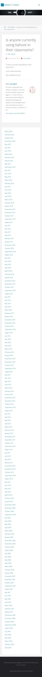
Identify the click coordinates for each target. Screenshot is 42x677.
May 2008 (8, 560)
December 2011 (10, 437)
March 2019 (8, 180)
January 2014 (9, 355)
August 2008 (9, 550)
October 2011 (9, 443)
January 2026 (9, 138)
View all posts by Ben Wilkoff (16, 113)
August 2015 (9, 294)
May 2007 (8, 599)
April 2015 (8, 307)
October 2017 (9, 216)
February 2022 (9, 157)
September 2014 (10, 329)
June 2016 (8, 261)
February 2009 (9, 534)
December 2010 (10, 466)
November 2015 (10, 284)
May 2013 (8, 381)
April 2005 (8, 648)
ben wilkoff (27, 58)
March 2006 (8, 641)
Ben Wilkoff (11, 27)
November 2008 (10, 544)
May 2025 (8, 144)
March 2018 (8, 200)
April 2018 (8, 196)
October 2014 (9, 326)
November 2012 (10, 401)
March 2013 (8, 388)
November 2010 (10, 469)
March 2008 (8, 566)
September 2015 (10, 290)
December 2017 (10, 209)
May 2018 (8, 193)
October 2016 (9, 248)
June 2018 (8, 190)
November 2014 (10, 323)
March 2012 (8, 427)
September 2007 (10, 586)
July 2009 (7, 518)
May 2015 (8, 303)
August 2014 (9, 333)
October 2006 (9, 622)
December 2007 (10, 576)
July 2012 (7, 414)
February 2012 (9, 430)
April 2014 (8, 346)
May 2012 (8, 420)
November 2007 (10, 579)
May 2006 (8, 638)
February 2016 (9, 274)
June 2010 (8, 485)
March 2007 (8, 605)
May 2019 (8, 177)
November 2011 (10, 440)
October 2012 (9, 404)
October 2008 (9, 547)
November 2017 (10, 212)
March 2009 (8, 531)
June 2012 (8, 417)
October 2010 (9, 472)
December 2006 (10, 615)
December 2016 (10, 245)
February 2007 (9, 609)
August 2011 (9, 449)
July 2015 (7, 297)
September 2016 (10, 252)
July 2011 (7, 453)
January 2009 (9, 537)
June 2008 (8, 557)
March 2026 (8, 131)
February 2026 (9, 135)
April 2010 (8, 492)
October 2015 (9, 287)
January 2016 (9, 277)
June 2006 (8, 635)
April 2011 (8, 459)
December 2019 (10, 167)
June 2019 (8, 174)
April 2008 (8, 563)
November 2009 (10, 508)
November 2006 (10, 618)
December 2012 (10, 398)
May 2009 (8, 524)
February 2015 (9, 313)
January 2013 (9, 394)
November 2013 (10, 362)
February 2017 (9, 238)
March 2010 (8, 495)
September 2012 (10, 407)
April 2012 (8, 424)
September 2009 (10, 514)
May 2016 (8, 264)
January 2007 (9, 612)
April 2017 (8, 235)
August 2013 (9, 372)
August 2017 (9, 222)
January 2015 (9, 316)
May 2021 (8, 164)
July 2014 (7, 336)
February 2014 (9, 352)
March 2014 (8, 349)
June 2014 (8, 339)
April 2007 (8, 602)
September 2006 (10, 625)
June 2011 (8, 456)
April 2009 (8, 527)
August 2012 (9, 411)
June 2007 (8, 596)
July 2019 (7, 170)
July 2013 (7, 375)
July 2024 (7, 148)
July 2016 (7, 258)
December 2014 (10, 320)
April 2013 (8, 385)
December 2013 (10, 359)
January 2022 (9, 161)
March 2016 (8, 271)
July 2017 (7, 226)
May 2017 (8, 232)
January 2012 (9, 433)
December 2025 (10, 141)
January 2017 (9, 242)
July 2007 (7, 592)
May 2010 (8, 489)
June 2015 (8, 300)
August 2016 (9, 255)
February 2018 (9, 203)
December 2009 (10, 505)
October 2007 (9, 583)
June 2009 (8, 521)
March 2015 (8, 310)
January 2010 (9, 501)
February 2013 (9, 391)
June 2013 (8, 378)
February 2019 (9, 183)
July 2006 (7, 631)
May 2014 (8, 342)
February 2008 (9, 570)
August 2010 (9, 479)
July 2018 (7, 187)
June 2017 (8, 229)
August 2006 (9, 628)
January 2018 (9, 206)
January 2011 (9, 463)
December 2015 (10, 281)
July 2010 (7, 482)
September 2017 (10, 219)
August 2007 (9, 589)
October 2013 (9, 365)
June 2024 (8, 151)
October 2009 (9, 511)
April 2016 (8, 268)
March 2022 (8, 154)
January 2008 (9, 573)
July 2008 (7, 553)
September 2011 (10, 446)
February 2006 (9, 644)
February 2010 (9, 498)
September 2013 (10, 368)
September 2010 (10, 475)
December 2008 (10, 540)
